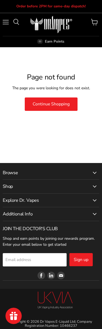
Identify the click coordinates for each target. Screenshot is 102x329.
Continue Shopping (51, 104)
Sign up (81, 260)
